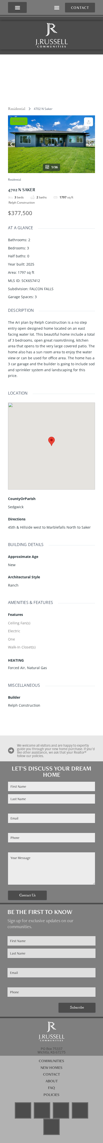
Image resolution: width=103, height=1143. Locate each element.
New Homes (51, 1067)
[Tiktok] (80, 1110)
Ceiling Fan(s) (19, 623)
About (52, 1081)
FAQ (51, 1087)
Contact (51, 1074)
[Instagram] (42, 1110)
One (11, 639)
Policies (52, 1094)
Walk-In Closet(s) (22, 647)
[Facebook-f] (23, 1110)
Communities (51, 1060)
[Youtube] (61, 1110)
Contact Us (27, 895)
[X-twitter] (51, 1127)
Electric (14, 631)
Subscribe (77, 1007)
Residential (16, 108)
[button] (17, 7)
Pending (18, 121)
